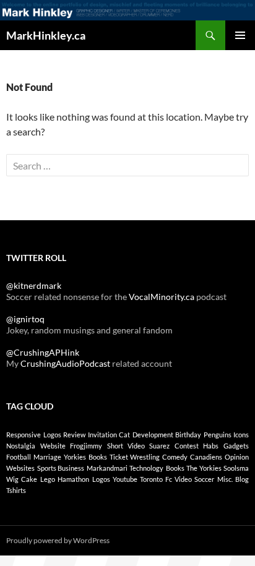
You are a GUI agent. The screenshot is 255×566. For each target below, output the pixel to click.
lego (47, 479)
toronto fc (155, 479)
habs (210, 446)
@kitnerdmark (33, 285)
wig (12, 479)
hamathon (73, 479)
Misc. (225, 479)
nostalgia (20, 446)
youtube (125, 479)
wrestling (145, 457)
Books (175, 468)
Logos (101, 479)
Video (183, 479)
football (18, 457)
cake (29, 479)
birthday (188, 435)
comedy (175, 457)
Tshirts (16, 490)
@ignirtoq (25, 319)
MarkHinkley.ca (45, 35)
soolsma (236, 468)
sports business (61, 468)
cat (124, 435)
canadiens (206, 457)
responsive (23, 435)
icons (241, 435)
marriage (47, 457)
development (152, 435)
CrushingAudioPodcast (65, 363)
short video (126, 446)
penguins (217, 435)
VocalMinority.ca (161, 296)
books (98, 457)
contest (187, 446)
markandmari (107, 468)
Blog (242, 479)
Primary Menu (240, 35)
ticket (119, 457)
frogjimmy (86, 446)
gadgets (236, 446)
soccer (204, 479)
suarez (159, 446)
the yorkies (204, 468)
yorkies (75, 457)
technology (146, 468)
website (53, 446)
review (74, 435)
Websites (20, 468)
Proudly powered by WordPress (58, 540)
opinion (237, 457)
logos (52, 435)
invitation (102, 435)
